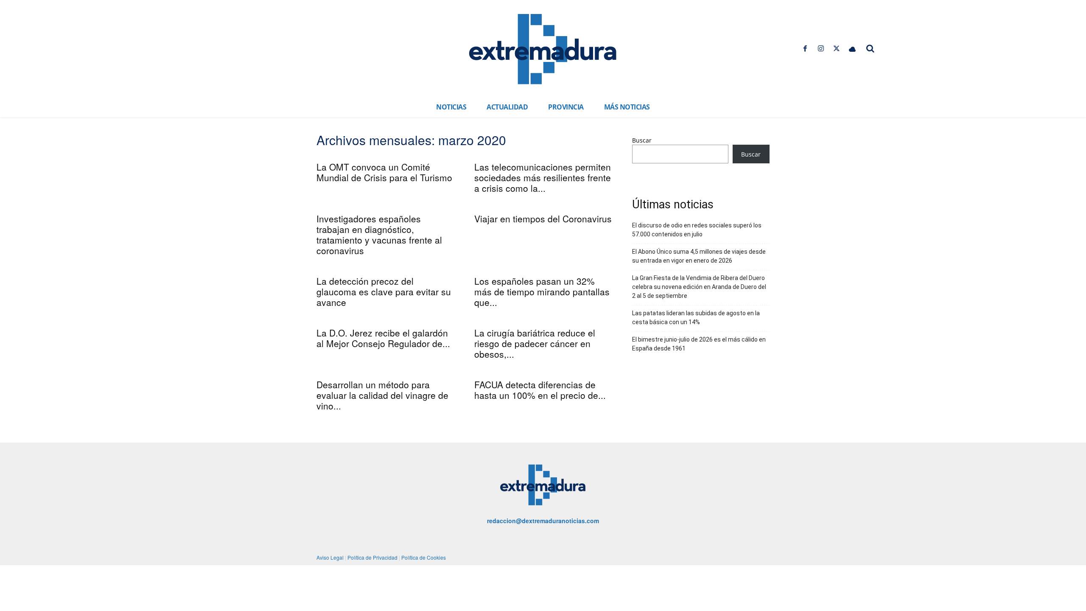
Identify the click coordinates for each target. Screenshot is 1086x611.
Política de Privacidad (372, 557)
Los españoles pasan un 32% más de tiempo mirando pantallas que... (542, 291)
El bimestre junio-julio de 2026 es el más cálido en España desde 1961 (699, 344)
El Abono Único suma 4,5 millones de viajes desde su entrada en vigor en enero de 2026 (699, 256)
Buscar (642, 140)
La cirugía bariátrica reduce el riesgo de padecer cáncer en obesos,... (534, 343)
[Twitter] (836, 48)
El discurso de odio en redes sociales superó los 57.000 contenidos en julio (696, 230)
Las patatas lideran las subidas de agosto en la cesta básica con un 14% (696, 317)
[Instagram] (820, 48)
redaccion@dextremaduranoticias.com (543, 520)
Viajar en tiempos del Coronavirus (543, 218)
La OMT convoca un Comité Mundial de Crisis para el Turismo (384, 172)
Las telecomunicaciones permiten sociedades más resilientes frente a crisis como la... (542, 177)
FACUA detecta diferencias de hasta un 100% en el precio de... (540, 389)
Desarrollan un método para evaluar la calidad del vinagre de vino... (382, 395)
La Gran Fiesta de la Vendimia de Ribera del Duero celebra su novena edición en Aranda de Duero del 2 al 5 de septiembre (699, 287)
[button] (870, 48)
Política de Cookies (423, 557)
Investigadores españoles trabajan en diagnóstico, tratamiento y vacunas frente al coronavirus (379, 234)
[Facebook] (805, 48)
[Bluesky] (852, 48)
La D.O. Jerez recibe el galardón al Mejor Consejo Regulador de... (383, 338)
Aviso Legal (330, 557)
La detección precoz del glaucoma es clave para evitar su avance (383, 291)
